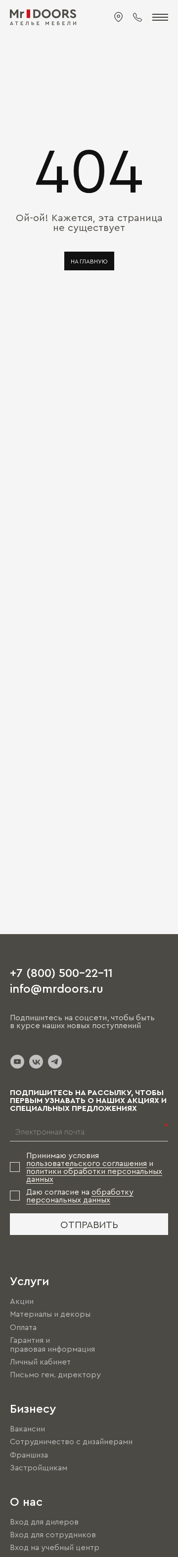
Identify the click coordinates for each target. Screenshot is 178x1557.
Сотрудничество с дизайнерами (71, 1442)
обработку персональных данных (80, 1195)
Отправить (89, 1224)
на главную (89, 261)
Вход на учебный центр (54, 1547)
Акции (22, 1301)
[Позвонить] (137, 17)
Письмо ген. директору (55, 1374)
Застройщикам (38, 1467)
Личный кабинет (40, 1361)
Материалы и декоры (50, 1314)
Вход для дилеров (44, 1521)
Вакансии (27, 1428)
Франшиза (29, 1455)
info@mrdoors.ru (56, 988)
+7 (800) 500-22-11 (61, 972)
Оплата (23, 1327)
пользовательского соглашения (86, 1163)
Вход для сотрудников (53, 1534)
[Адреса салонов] (118, 17)
